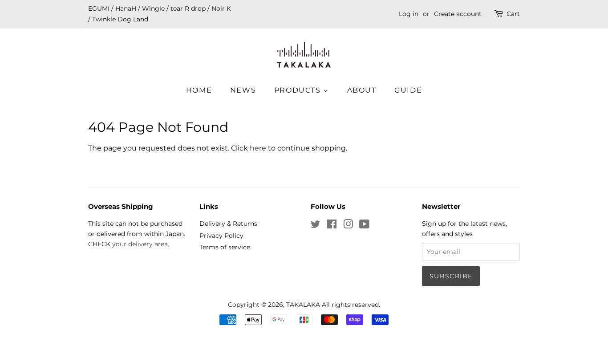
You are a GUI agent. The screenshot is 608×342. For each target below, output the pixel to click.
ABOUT (362, 90)
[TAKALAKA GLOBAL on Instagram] (348, 225)
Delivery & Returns (228, 223)
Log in (408, 14)
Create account (458, 14)
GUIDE (408, 90)
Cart (513, 14)
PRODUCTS (298, 90)
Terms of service (224, 247)
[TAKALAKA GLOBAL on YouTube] (364, 225)
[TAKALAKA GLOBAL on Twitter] (315, 225)
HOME (199, 90)
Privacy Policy (221, 235)
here (258, 148)
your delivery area (140, 244)
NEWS (243, 90)
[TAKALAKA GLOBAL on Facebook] (332, 225)
